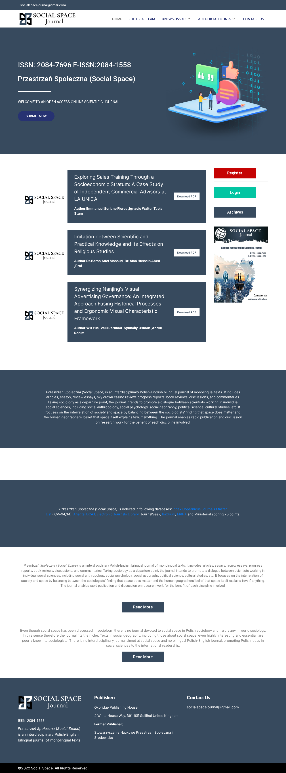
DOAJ (90, 514)
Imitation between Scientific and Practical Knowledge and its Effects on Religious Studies (118, 244)
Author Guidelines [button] (214, 19)
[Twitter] (253, 5)
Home (117, 19)
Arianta (78, 514)
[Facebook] (244, 5)
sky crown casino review (116, 397)
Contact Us (253, 19)
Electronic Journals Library (117, 514)
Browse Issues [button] (174, 19)
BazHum (168, 514)
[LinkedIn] (262, 5)
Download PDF (186, 196)
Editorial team (142, 19)
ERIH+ (182, 514)
